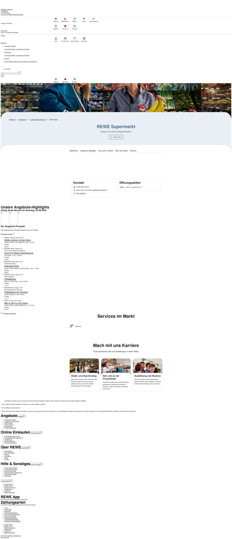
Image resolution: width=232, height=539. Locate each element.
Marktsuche (23, 120)
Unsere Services (9, 424)
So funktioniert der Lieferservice (13, 438)
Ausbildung (7, 456)
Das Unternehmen (9, 453)
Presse (6, 458)
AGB (6, 508)
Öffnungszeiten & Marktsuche (13, 472)
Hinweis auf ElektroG (10, 517)
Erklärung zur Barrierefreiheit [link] (12, 521)
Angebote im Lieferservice (12, 421)
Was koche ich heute (10, 474)
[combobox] (9, 73)
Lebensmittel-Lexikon (10, 469)
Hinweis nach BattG (10, 516)
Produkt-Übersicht (9, 441)
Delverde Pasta (11, 265)
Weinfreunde (8, 489)
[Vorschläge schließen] (2, 75)
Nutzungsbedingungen (10, 513)
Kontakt (6, 459)
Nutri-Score (7, 476)
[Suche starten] (19, 72)
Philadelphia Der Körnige (16, 292)
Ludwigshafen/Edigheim (38, 120)
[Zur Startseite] (7, 3)
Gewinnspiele (8, 426)
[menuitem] (56, 20)
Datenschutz (7, 509)
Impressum (7, 511)
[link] (117, 47)
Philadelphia (10, 279)
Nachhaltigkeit (8, 451)
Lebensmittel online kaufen (12, 436)
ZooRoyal (7, 491)
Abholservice (8, 439)
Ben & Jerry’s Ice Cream (16, 302)
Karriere (6, 454)
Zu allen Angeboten (9, 313)
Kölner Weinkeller (9, 492)
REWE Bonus (8, 423)
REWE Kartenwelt (9, 487)
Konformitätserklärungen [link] (11, 519)
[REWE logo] (3, 43)
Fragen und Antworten (10, 468)
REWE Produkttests (10, 428)
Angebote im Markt (10, 419)
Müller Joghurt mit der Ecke (17, 239)
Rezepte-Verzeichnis (10, 471)
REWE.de (12, 120)
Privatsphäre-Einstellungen (12, 514)
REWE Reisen (8, 484)
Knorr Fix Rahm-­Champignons (18, 252)
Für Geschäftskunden (10, 443)
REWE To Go (8, 486)
